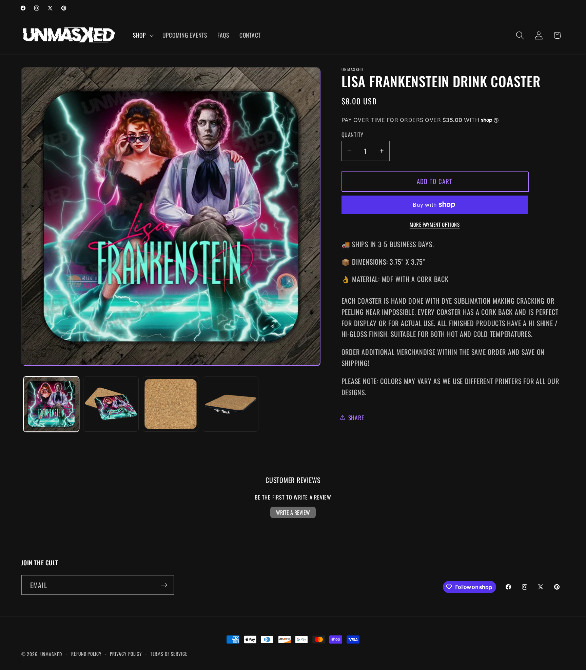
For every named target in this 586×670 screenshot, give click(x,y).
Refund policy (86, 653)
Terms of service (169, 653)
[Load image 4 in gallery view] (230, 404)
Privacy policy (126, 653)
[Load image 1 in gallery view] (51, 404)
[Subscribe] (164, 585)
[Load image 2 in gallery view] (111, 404)
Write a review (293, 512)
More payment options (435, 224)
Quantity (352, 135)
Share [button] (356, 417)
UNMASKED (51, 654)
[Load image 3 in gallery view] (170, 404)
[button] (142, 35)
